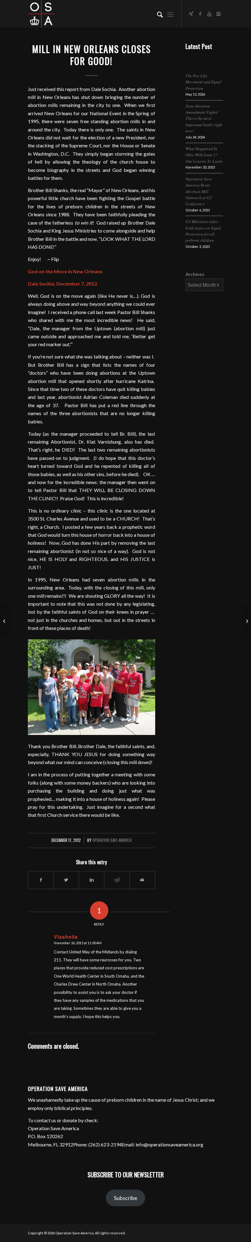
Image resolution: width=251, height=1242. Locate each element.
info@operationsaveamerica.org (169, 1144)
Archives (194, 274)
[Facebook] (200, 13)
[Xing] (191, 13)
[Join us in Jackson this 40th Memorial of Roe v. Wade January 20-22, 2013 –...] (4, 621)
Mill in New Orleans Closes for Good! (91, 55)
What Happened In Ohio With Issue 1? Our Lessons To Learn (204, 155)
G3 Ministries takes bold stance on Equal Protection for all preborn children (203, 230)
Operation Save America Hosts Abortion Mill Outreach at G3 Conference (198, 191)
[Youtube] (209, 13)
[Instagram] (218, 13)
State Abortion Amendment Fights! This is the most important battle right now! (203, 118)
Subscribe (125, 1198)
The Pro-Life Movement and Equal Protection (203, 82)
